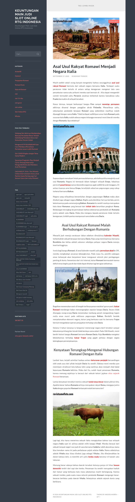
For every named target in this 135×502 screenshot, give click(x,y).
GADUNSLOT (20, 209)
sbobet (33, 252)
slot (16, 94)
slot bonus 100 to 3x (31, 276)
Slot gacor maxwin (21, 294)
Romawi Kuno (19, 85)
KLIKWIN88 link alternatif (24, 223)
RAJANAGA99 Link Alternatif (25, 237)
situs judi (33, 255)
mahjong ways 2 (32, 230)
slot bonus (19, 276)
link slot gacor (34, 227)
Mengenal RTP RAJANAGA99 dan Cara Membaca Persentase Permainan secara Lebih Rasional (27, 147)
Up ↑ (98, 497)
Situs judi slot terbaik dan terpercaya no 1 (27, 264)
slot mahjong (20, 301)
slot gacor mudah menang (24, 297)
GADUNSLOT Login (22, 216)
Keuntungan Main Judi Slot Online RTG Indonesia (28, 16)
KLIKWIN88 (20, 219)
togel (27, 304)
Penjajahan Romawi (22, 80)
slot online (18, 107)
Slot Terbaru (20, 304)
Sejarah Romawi (20, 89)
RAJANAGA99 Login (22, 241)
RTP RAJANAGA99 (22, 252)
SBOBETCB (19, 320)
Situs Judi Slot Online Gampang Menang (25, 259)
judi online (34, 216)
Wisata (17, 116)
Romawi (34, 241)
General (18, 76)
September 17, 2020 (61, 76)
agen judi (19, 194)
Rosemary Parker (79, 76)
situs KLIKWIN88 (21, 269)
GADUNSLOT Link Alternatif (24, 212)
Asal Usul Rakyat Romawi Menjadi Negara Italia (84, 69)
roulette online (20, 244)
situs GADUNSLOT (22, 255)
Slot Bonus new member (23, 279)
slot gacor (18, 103)
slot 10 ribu (19, 98)
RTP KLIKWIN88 (21, 248)
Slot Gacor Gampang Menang (25, 287)
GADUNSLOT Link (32, 209)
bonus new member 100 (23, 205)
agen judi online (29, 194)
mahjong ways (20, 230)
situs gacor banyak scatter (24, 336)
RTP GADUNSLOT (33, 244)
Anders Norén (111, 494)
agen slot (19, 198)
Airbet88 (18, 71)
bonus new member (22, 202)
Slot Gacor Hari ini (21, 290)
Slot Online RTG (20, 112)
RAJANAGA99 (20, 234)
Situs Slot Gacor (21, 272)
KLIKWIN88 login (21, 227)
